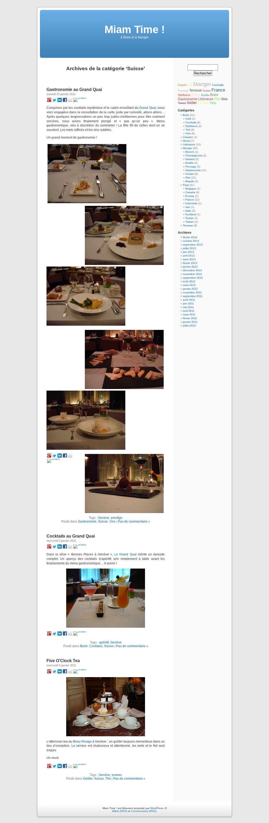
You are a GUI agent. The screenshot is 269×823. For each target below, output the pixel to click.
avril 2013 (189, 255)
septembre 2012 (193, 277)
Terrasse (195, 90)
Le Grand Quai (125, 554)
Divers (195, 94)
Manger (202, 84)
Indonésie (191, 203)
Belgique (190, 188)
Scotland (190, 214)
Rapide (182, 84)
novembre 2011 (192, 292)
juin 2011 (188, 303)
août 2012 (189, 281)
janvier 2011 (190, 321)
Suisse (103, 521)
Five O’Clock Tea (63, 660)
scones (117, 775)
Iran (187, 207)
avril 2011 (188, 310)
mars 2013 (189, 259)
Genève (103, 518)
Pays (213, 102)
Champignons (193, 155)
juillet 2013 (189, 248)
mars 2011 (189, 314)
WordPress (156, 808)
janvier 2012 (190, 288)
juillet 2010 (189, 325)
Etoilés (205, 95)
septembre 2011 (193, 296)
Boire (84, 646)
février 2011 (190, 318)
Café (188, 118)
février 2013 (190, 263)
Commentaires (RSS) (143, 811)
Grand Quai (147, 108)
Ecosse (189, 196)
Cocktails (95, 646)
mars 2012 (189, 285)
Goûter (87, 778)
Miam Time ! (135, 29)
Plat (217, 99)
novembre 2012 (192, 274)
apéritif (104, 642)
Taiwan (182, 102)
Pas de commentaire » (134, 521)
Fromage (183, 90)
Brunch (189, 151)
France (218, 90)
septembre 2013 (193, 244)
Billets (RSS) (119, 811)
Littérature (205, 99)
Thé (108, 778)
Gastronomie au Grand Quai (74, 89)
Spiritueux (184, 94)
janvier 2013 (190, 266)
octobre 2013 (191, 240)
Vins (112, 521)
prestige (116, 518)
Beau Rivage (82, 741)
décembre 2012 (192, 270)
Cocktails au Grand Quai (70, 536)
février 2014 (190, 237)
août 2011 (189, 299)
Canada (203, 103)
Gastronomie (87, 521)
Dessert (190, 159)
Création (188, 137)
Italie (188, 210)
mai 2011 (188, 307)
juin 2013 (188, 252)
